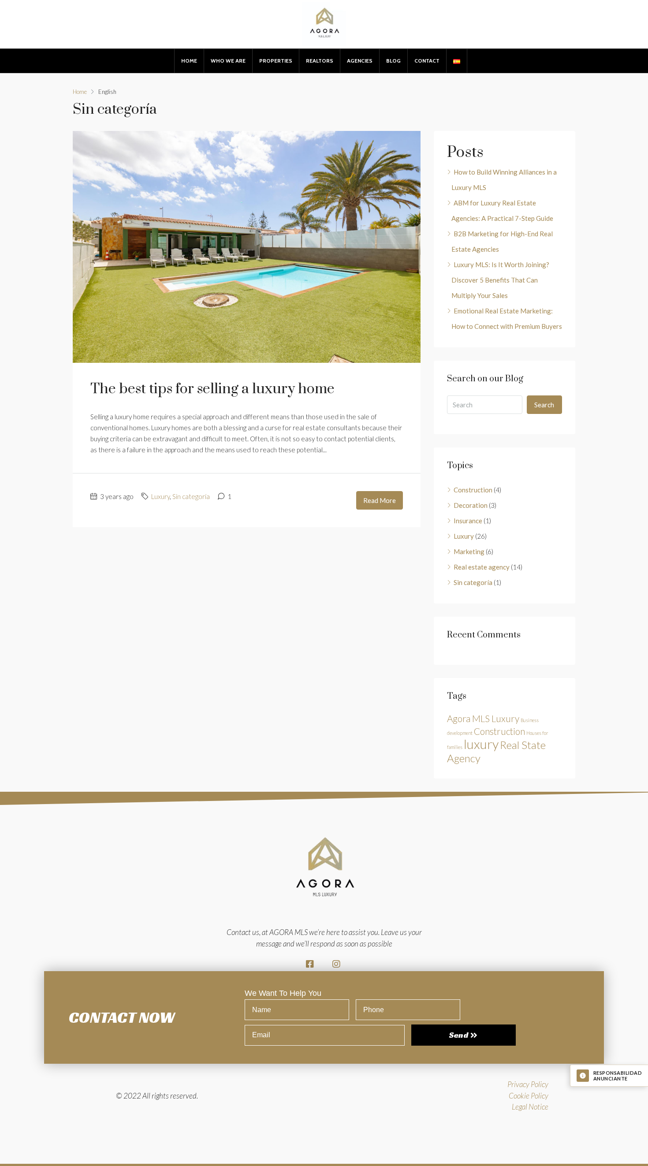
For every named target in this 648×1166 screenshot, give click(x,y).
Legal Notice (530, 1106)
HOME (189, 60)
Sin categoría (191, 496)
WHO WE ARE (228, 60)
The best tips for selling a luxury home (212, 389)
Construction (473, 490)
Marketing (469, 551)
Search (544, 405)
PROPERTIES (275, 60)
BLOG (393, 60)
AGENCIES (359, 60)
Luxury (160, 496)
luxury (481, 744)
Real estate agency (482, 567)
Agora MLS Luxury (483, 718)
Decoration (471, 505)
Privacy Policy (527, 1084)
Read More (379, 500)
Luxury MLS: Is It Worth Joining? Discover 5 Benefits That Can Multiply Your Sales (500, 280)
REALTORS (319, 60)
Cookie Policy (528, 1095)
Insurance (468, 521)
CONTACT (426, 60)
